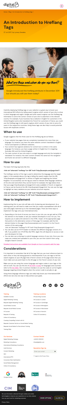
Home (5, 12)
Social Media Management (11, 363)
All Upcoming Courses (40, 296)
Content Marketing (9, 351)
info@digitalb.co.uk (39, 342)
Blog (10, 12)
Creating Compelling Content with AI (14, 320)
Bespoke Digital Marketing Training (13, 302)
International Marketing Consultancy (14, 345)
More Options (45, 398)
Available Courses (9, 296)
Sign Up (55, 351)
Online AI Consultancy (10, 317)
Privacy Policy (45, 356)
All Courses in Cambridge (41, 302)
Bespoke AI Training (9, 314)
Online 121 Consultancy (40, 314)
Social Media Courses (10, 305)
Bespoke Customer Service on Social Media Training (18, 323)
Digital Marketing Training (11, 299)
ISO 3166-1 (15, 268)
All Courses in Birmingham (41, 305)
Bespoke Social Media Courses (12, 308)
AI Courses (7, 311)
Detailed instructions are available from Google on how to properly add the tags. (32, 244)
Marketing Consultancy (10, 342)
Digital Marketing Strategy (11, 339)
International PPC (8, 357)
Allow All (59, 398)
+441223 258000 (38, 339)
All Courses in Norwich (40, 311)
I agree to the (42, 356)
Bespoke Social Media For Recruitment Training (17, 326)
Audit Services (8, 348)
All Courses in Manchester (41, 308)
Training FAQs (7, 329)
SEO (5, 354)
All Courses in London (40, 299)
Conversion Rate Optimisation (12, 360)
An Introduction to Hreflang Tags (22, 12)
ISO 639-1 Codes (35, 266)
